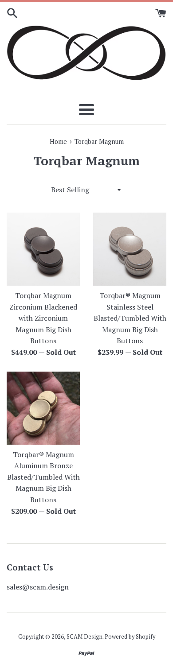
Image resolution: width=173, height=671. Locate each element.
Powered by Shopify (130, 636)
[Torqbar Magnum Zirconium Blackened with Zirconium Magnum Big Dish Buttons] (43, 249)
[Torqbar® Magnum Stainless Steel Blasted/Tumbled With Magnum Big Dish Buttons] (129, 249)
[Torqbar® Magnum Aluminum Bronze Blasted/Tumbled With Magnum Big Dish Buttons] (43, 408)
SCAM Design (84, 636)
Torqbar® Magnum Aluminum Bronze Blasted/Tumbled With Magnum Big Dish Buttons (43, 477)
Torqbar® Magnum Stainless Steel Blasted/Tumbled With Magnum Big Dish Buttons (130, 318)
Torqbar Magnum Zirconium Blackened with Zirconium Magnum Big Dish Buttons (43, 318)
